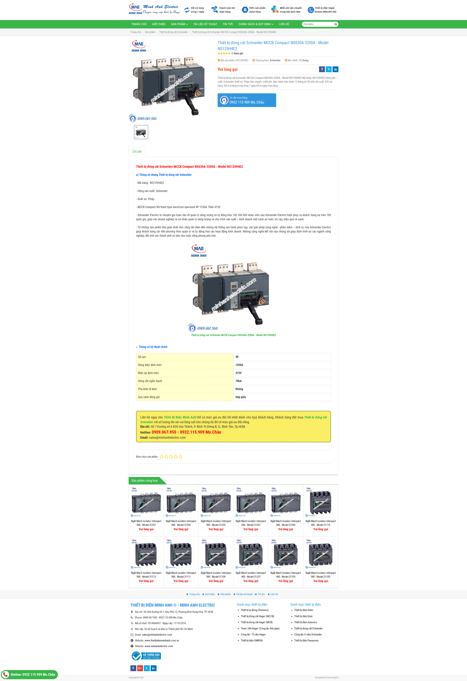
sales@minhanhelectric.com (157, 634)
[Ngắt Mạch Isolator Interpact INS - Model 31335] (180, 501)
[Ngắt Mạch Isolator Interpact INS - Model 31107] (250, 553)
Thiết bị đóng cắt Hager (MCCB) (257, 616)
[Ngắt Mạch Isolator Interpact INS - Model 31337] (146, 501)
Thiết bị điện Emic (303, 616)
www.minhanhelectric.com (159, 646)
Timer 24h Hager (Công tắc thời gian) (260, 628)
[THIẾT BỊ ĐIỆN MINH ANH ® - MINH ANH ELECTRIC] (155, 9)
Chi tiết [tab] (136, 152)
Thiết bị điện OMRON (252, 640)
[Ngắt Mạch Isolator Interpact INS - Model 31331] (250, 501)
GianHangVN (332, 677)
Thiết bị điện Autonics (305, 622)
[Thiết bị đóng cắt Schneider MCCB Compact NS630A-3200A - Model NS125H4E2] (171, 80)
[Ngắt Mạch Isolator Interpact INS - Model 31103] (285, 553)
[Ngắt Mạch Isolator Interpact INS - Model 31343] (285, 501)
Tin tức (228, 24)
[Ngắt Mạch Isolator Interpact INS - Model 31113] (146, 553)
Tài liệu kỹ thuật (205, 24)
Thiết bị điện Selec (303, 610)
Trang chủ (139, 24)
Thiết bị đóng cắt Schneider (308, 628)
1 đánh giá (237, 53)
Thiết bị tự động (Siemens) (255, 610)
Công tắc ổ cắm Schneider (308, 634)
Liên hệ (284, 24)
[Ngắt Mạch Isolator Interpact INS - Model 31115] (320, 501)
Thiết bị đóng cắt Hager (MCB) (257, 622)
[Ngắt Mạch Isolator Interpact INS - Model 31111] (180, 553)
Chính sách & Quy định (255, 24)
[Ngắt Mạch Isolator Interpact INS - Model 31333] (215, 501)
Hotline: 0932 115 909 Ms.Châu (32, 675)
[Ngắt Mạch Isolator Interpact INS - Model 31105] (320, 553)
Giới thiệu (159, 24)
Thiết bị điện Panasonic (306, 640)
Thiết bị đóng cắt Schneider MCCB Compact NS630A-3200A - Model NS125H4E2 (233, 335)
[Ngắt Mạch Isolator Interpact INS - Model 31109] (215, 553)
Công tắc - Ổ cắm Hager (253, 634)
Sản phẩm (178, 24)
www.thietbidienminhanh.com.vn (162, 640)
